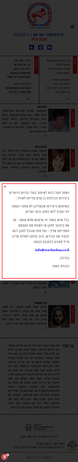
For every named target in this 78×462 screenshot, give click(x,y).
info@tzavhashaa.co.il (52, 250)
